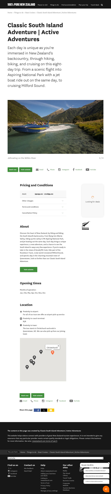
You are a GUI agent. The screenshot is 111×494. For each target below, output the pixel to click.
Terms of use (45, 483)
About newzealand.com (49, 471)
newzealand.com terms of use (44, 441)
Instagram (13, 471)
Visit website (25, 170)
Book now (12, 170)
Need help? (28, 471)
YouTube (13, 476)
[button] (42, 5)
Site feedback (28, 468)
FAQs (42, 468)
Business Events (68, 481)
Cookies (43, 488)
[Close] (58, 346)
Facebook (13, 474)
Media (65, 471)
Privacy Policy (45, 486)
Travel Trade (67, 478)
